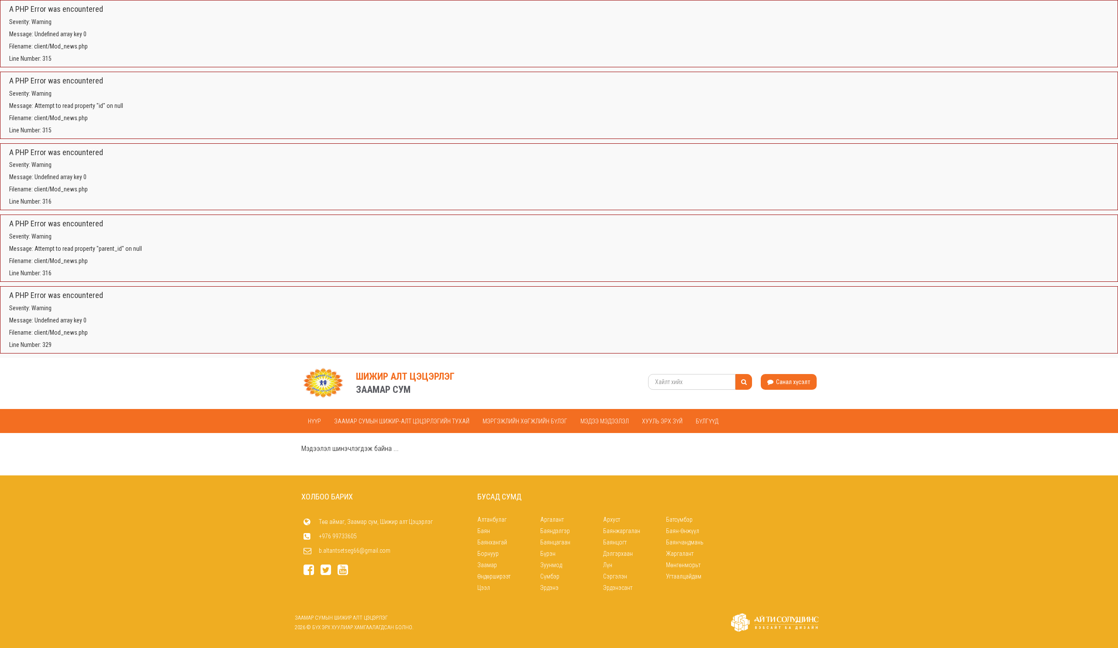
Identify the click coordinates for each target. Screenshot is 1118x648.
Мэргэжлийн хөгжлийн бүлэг (525, 421)
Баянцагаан (555, 542)
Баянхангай (492, 542)
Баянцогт (615, 542)
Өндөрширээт (494, 576)
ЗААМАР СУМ (383, 389)
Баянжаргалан (621, 530)
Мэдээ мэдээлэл (604, 421)
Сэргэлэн (615, 576)
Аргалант (552, 519)
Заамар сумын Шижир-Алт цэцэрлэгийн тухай (401, 421)
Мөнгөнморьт (683, 564)
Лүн (607, 564)
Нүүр (314, 421)
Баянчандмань (685, 542)
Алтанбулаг (492, 519)
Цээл (483, 587)
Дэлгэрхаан (618, 553)
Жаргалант (680, 553)
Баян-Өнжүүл (682, 530)
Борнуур (488, 553)
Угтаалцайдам (683, 576)
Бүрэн (548, 553)
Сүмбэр (549, 576)
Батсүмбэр (679, 519)
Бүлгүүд (707, 421)
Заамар (487, 564)
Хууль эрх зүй (662, 421)
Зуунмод (551, 564)
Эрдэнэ (549, 587)
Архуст (611, 519)
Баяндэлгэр (555, 530)
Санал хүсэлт (792, 381)
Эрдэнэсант (617, 587)
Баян (483, 530)
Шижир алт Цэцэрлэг (405, 376)
